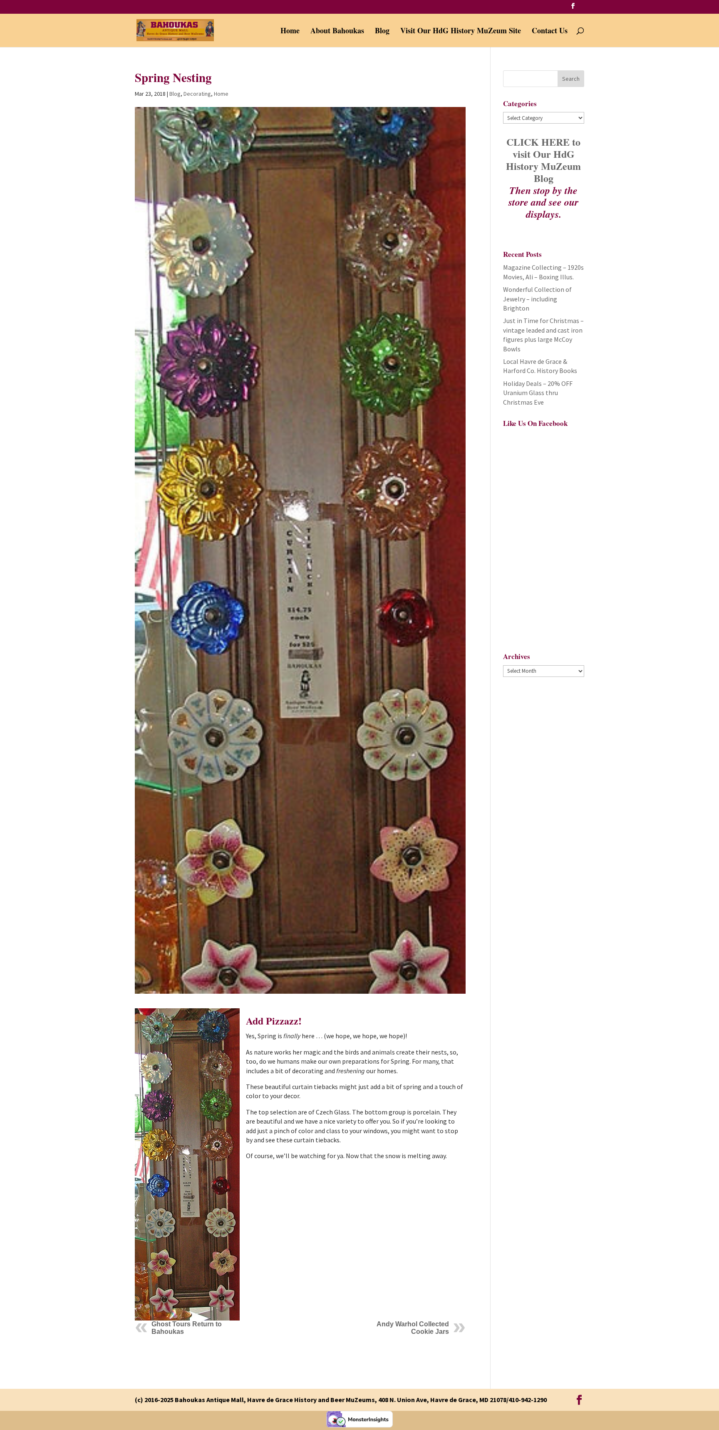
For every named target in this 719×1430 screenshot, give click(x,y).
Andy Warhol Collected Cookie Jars (413, 1328)
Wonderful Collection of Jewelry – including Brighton (537, 298)
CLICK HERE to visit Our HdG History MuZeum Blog (543, 159)
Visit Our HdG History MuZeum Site (460, 31)
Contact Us (550, 31)
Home (290, 31)
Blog (382, 31)
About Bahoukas (337, 31)
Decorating (197, 93)
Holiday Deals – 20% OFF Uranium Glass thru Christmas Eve (538, 392)
